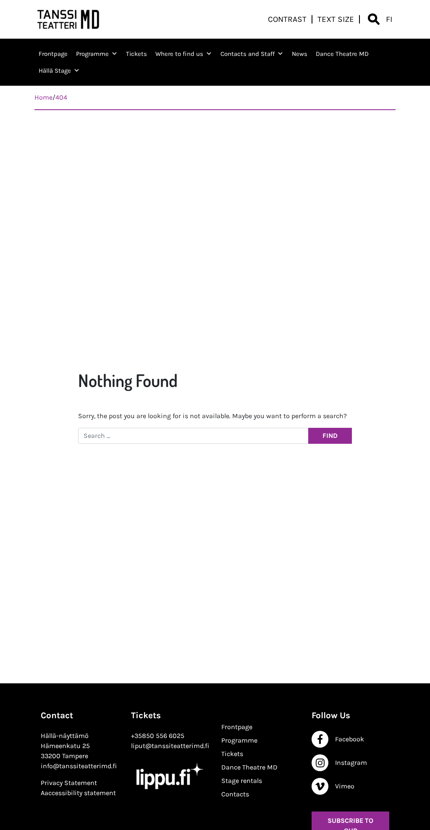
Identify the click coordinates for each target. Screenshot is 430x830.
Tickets (136, 54)
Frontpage (53, 54)
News (299, 54)
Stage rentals (241, 781)
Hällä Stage (55, 70)
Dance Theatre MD (342, 54)
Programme (92, 54)
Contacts (235, 794)
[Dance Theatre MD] (68, 19)
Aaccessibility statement (78, 793)
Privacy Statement (69, 783)
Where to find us (179, 54)
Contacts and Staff (247, 54)
